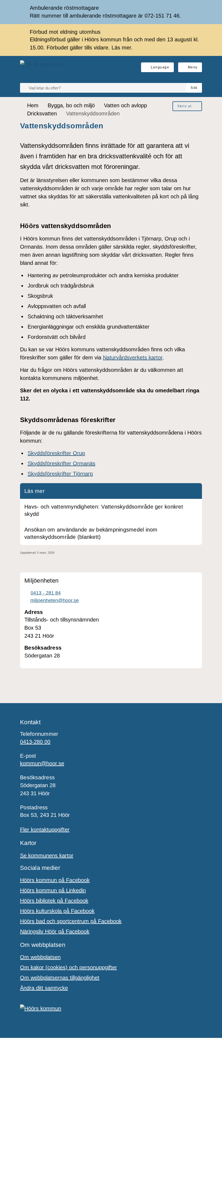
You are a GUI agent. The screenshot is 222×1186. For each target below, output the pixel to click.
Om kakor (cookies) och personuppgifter (68, 967)
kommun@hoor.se (42, 763)
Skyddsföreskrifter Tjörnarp (60, 474)
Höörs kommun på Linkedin (53, 890)
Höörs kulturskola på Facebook (57, 911)
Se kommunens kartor (46, 855)
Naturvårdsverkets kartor (132, 357)
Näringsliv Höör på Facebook (54, 931)
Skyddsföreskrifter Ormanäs (61, 463)
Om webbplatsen (40, 957)
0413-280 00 (35, 742)
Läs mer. (122, 48)
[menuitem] (187, 106)
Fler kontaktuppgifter (45, 830)
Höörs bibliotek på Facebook (54, 901)
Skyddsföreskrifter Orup (56, 453)
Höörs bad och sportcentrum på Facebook (71, 921)
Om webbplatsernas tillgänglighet (59, 978)
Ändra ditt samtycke (44, 988)
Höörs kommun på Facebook (55, 880)
